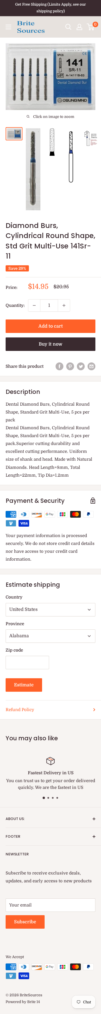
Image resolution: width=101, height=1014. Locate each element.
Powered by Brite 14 (23, 1002)
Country (14, 597)
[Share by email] (91, 366)
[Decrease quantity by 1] (34, 305)
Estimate (24, 685)
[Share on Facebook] (59, 366)
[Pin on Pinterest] (70, 366)
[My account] (79, 27)
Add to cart (50, 326)
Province (15, 623)
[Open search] (68, 27)
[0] (90, 27)
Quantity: (15, 305)
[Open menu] (8, 27)
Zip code (14, 650)
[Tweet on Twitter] (81, 366)
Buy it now (50, 344)
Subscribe (25, 921)
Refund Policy (20, 709)
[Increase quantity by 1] (64, 305)
